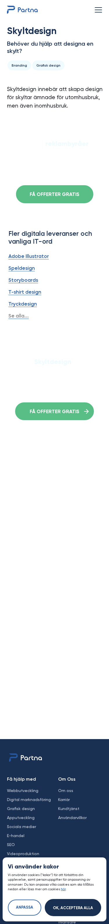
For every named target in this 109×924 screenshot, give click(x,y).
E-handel (15, 835)
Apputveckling (21, 817)
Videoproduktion (23, 853)
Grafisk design (21, 808)
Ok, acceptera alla (73, 908)
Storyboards (23, 280)
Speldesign (21, 268)
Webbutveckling (22, 790)
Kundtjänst (68, 808)
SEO (11, 844)
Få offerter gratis (54, 194)
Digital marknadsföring (29, 799)
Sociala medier (21, 826)
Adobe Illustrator (28, 256)
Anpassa (24, 907)
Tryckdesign (22, 304)
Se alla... (18, 316)
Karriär (64, 799)
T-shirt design (24, 292)
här (63, 889)
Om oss (65, 790)
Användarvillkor (72, 817)
